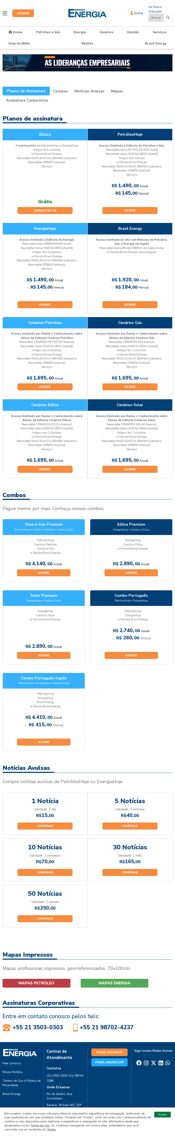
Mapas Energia (114, 983)
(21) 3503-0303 (57, 1076)
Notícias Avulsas (89, 91)
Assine (130, 211)
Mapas (117, 91)
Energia (80, 32)
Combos (60, 91)
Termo (51, 1129)
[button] (5, 13)
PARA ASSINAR (109, 1052)
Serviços (159, 32)
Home (17, 32)
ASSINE (23, 13)
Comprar (45, 826)
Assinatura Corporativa (27, 100)
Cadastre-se (45, 211)
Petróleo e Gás (48, 32)
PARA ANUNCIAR (109, 1062)
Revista (87, 43)
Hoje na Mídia (19, 43)
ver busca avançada (155, 9)
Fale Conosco (12, 1063)
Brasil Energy (155, 43)
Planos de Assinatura (26, 90)
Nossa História (12, 1072)
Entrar (138, 13)
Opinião (133, 32)
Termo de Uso (40, 1125)
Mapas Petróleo (36, 983)
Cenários (106, 32)
